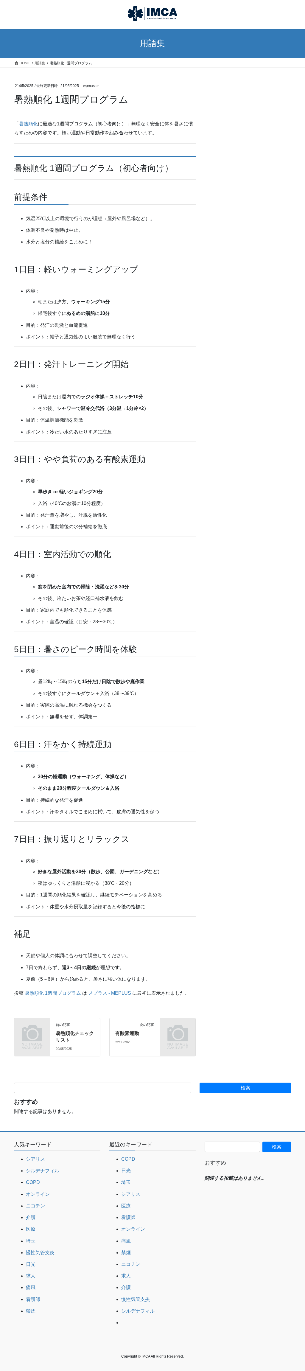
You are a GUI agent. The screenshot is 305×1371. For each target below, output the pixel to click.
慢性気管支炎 (40, 1252)
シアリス (35, 1159)
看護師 (33, 1299)
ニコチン (35, 1205)
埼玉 (30, 1240)
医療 (30, 1229)
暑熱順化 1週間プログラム (53, 993)
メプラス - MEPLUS (109, 993)
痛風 (30, 1287)
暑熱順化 (28, 123)
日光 (30, 1264)
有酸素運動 (127, 1033)
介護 (30, 1217)
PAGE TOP (292, 1324)
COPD (33, 1182)
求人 (30, 1275)
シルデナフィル (42, 1170)
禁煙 (30, 1311)
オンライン (38, 1194)
